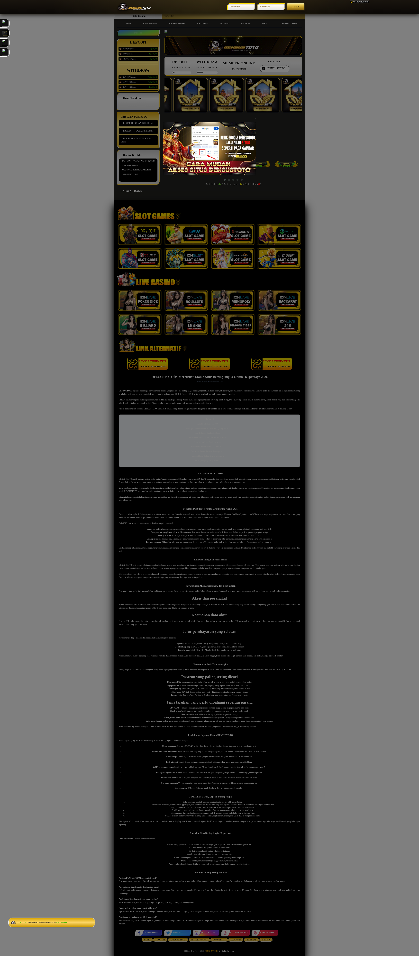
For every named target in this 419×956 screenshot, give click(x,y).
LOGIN (296, 6)
